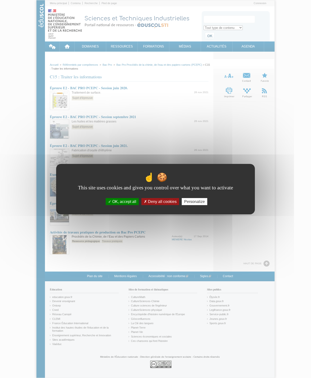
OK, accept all (123, 201)
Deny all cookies (162, 201)
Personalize (194, 201)
